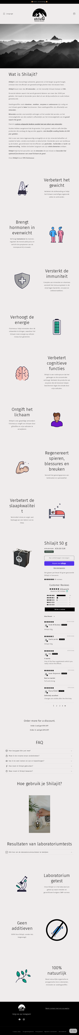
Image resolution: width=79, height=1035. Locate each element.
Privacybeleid (38, 1031)
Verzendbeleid (62, 1031)
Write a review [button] (59, 609)
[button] (4, 14)
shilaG (19, 1031)
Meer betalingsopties (59, 568)
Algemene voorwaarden (50, 1031)
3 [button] (59, 706)
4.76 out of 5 (64, 589)
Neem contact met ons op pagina (57, 1008)
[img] (49, 622)
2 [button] (56, 706)
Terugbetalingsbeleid (28, 1031)
